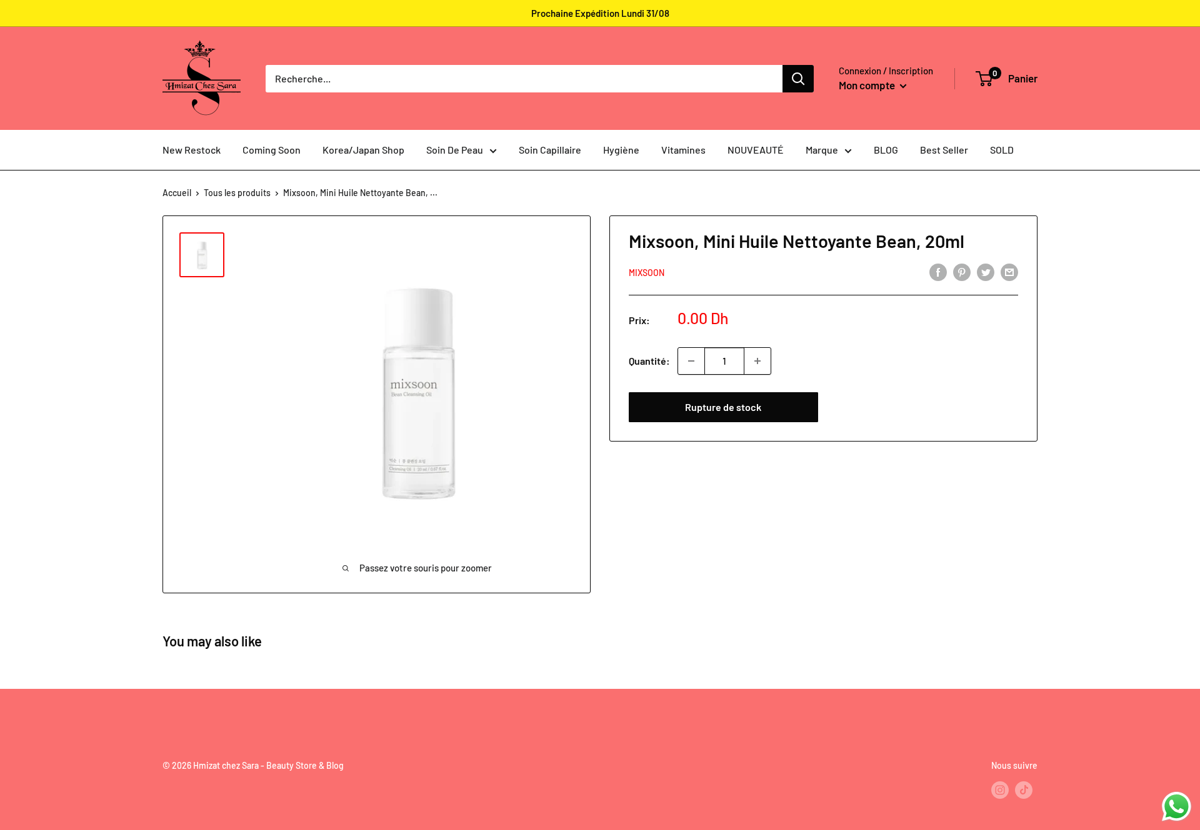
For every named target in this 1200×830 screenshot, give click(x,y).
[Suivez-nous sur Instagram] (1000, 790)
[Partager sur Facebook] (938, 271)
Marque (822, 150)
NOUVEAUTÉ (756, 150)
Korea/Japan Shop (363, 150)
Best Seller (944, 150)
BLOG (886, 150)
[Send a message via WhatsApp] (1176, 806)
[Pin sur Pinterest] (962, 271)
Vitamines (683, 150)
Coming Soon (271, 150)
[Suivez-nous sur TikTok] (1023, 790)
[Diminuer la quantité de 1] (691, 361)
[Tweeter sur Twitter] (985, 271)
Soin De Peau (454, 150)
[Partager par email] (1009, 271)
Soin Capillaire (550, 150)
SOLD (1002, 150)
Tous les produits (237, 192)
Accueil (176, 192)
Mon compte (868, 85)
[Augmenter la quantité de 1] (757, 361)
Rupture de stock (723, 407)
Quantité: (649, 361)
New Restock (191, 150)
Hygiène (621, 150)
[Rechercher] (798, 78)
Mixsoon (646, 272)
